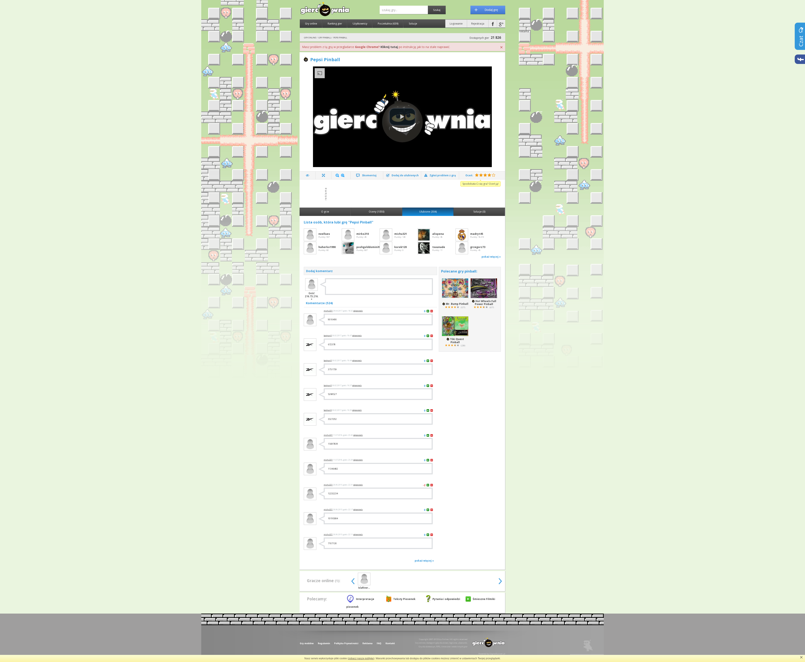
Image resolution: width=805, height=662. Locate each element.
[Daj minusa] (431, 311)
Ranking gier (335, 23)
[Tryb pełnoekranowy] (323, 175)
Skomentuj (369, 175)
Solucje (413, 23)
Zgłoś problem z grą (443, 175)
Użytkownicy (360, 23)
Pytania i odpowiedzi (446, 599)
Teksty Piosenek (404, 599)
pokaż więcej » (491, 256)
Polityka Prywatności (346, 643)
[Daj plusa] (428, 311)
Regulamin (324, 643)
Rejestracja (477, 23)
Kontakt (390, 643)
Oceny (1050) (376, 211)
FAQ (379, 643)
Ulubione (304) (428, 211)
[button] (402, 117)
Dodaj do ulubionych (405, 175)
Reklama (367, 643)
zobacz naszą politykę (361, 658)
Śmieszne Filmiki (484, 599)
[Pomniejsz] (337, 175)
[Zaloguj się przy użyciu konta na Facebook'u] (493, 23)
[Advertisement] (403, 193)
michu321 (328, 311)
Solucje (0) (479, 211)
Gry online (311, 23)
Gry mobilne (307, 643)
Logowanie (456, 23)
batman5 (328, 335)
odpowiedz (358, 311)
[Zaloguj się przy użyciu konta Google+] (501, 23)
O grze (325, 211)
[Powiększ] (342, 175)
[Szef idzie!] (308, 175)
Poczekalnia (388, 23)
